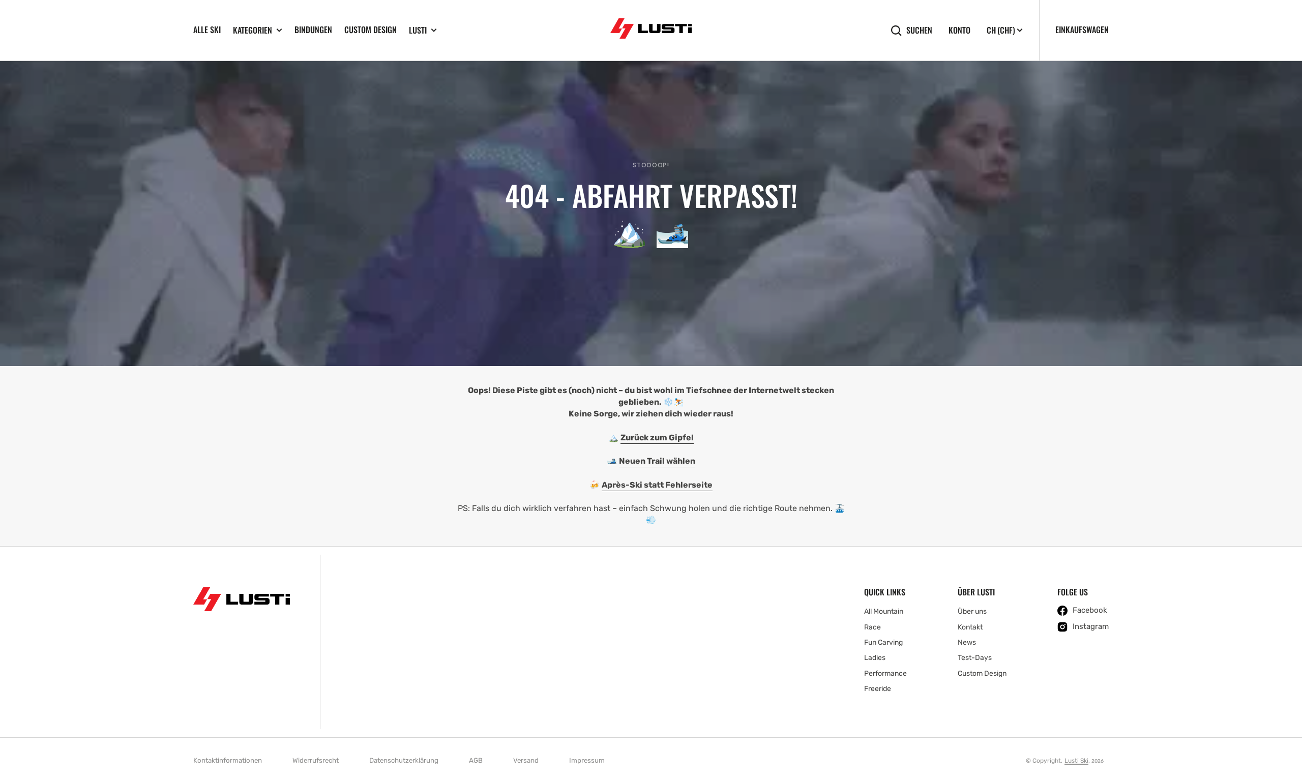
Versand (526, 760)
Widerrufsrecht (315, 760)
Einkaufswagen (1082, 29)
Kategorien (252, 30)
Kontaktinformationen (227, 760)
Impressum (587, 760)
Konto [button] (959, 30)
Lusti (418, 30)
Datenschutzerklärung (403, 760)
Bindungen (313, 29)
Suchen (919, 30)
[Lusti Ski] (651, 30)
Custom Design (370, 29)
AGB (476, 760)
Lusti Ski (1076, 760)
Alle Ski (207, 29)
